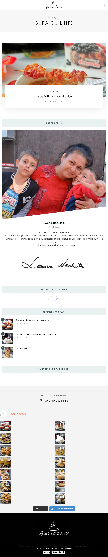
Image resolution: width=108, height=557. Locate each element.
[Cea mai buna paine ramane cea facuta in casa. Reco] (60, 462)
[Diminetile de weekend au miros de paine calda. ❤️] (60, 474)
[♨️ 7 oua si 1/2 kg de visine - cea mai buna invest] (5, 438)
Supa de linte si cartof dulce (54, 96)
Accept (46, 552)
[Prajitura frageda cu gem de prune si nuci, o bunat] (5, 498)
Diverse (54, 91)
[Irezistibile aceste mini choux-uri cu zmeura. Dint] (60, 450)
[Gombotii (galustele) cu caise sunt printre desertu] (5, 450)
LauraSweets (56, 400)
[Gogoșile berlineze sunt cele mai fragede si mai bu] (5, 426)
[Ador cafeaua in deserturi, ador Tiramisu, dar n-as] (60, 426)
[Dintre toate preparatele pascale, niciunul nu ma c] (5, 474)
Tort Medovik (21, 348)
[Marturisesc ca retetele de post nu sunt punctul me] (60, 498)
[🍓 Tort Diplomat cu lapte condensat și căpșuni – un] (60, 438)
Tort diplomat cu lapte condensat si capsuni (36, 334)
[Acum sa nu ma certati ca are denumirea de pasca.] (5, 462)
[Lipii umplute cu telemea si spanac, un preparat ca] (5, 486)
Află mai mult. (58, 552)
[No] (104, 551)
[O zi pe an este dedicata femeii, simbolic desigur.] (60, 486)
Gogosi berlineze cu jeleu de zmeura (33, 320)
